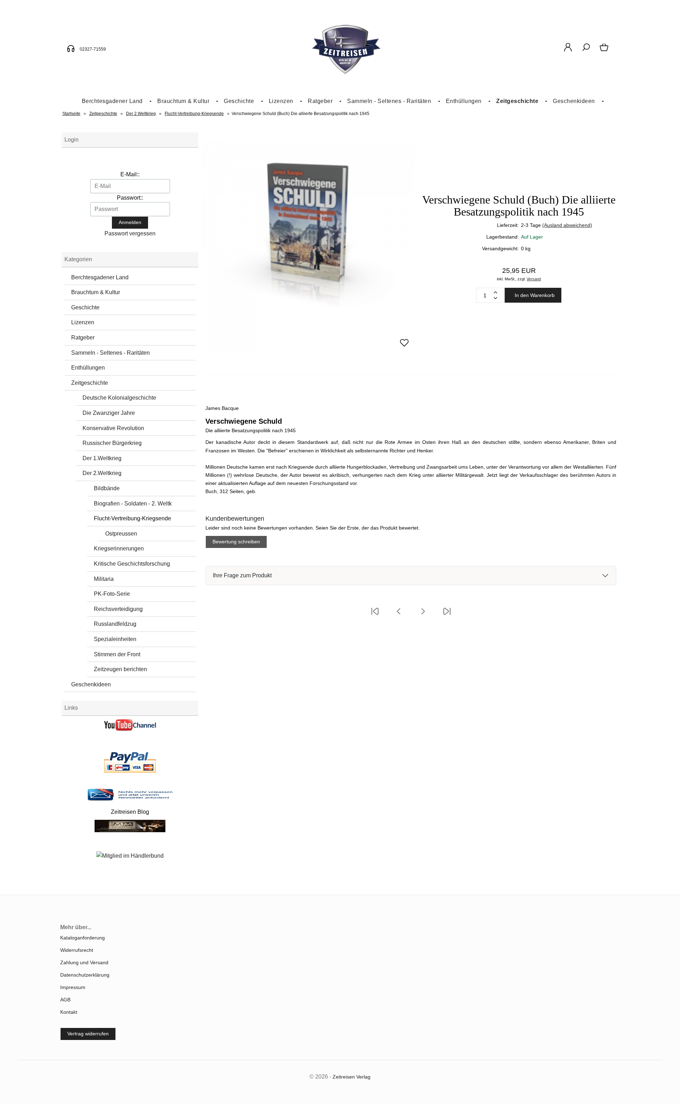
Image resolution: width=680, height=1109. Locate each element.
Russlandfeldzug (115, 624)
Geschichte (239, 101)
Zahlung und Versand (84, 962)
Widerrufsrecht (76, 950)
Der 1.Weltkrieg (102, 458)
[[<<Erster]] (374, 616)
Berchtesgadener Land (112, 101)
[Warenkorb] (604, 51)
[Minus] (495, 298)
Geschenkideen (574, 101)
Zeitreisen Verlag (351, 1077)
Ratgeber (320, 101)
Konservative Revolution (113, 428)
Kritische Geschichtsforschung (132, 564)
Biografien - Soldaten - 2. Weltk (133, 504)
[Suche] (586, 51)
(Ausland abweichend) (567, 225)
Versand (534, 279)
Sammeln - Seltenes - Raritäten (389, 101)
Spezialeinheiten (115, 639)
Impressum (72, 987)
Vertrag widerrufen (88, 1033)
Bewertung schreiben (236, 541)
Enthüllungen (464, 101)
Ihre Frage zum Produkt (242, 575)
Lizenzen (281, 101)
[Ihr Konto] (568, 51)
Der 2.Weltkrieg (102, 473)
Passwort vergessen (129, 233)
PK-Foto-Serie (112, 594)
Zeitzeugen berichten (120, 669)
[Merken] (404, 346)
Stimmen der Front (117, 654)
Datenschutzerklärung (84, 975)
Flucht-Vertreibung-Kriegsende (132, 518)
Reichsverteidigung (118, 609)
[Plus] (495, 292)
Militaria (104, 579)
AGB (65, 999)
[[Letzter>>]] (447, 616)
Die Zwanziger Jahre (109, 413)
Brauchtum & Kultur (183, 101)
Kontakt (68, 1012)
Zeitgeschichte (517, 101)
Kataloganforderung (82, 938)
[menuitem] (114, 101)
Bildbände (107, 488)
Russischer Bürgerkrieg (112, 443)
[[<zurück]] (398, 616)
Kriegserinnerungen (119, 548)
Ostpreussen (121, 534)
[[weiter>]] (422, 616)
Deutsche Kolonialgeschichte (119, 398)
